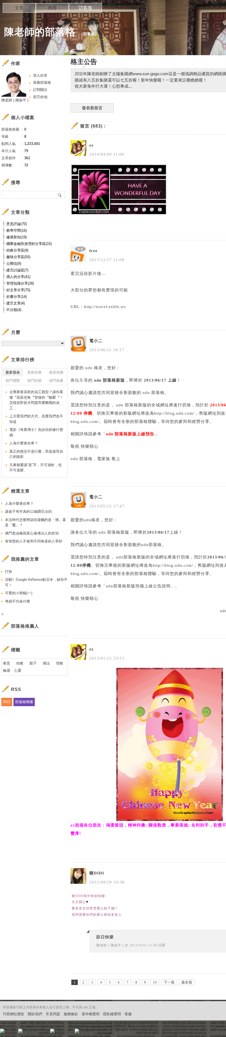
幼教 (19, 663)
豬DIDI (96, 873)
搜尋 (60, 195)
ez (91, 145)
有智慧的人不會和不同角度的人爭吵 (33, 541)
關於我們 (35, 1014)
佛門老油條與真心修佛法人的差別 (32, 533)
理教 (59, 663)
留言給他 (40, 97)
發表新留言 (92, 108)
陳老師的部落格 (40, 31)
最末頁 (186, 982)
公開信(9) (13, 263)
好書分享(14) (16, 297)
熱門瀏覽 (13, 381)
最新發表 (13, 372)
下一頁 (169, 982)
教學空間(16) (16, 230)
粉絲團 (11, 1033)
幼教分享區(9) (17, 250)
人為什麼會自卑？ (23, 443)
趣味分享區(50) (18, 257)
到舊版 (89, 34)
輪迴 (6, 670)
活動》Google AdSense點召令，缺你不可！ (36, 582)
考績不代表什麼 (17, 601)
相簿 (52, 8)
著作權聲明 (90, 1014)
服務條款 (71, 1014)
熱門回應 (34, 381)
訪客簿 (85, 8)
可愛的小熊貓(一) (18, 593)
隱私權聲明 (112, 1014)
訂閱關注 (40, 90)
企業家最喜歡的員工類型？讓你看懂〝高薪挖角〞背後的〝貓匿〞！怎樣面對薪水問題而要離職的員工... (36, 400)
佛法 (46, 663)
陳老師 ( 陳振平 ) (110, 945)
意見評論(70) (16, 224)
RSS (6, 702)
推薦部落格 (42, 82)
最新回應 (34, 372)
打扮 (8, 571)
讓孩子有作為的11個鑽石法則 (28, 511)
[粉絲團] (2, 1031)
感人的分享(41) (18, 277)
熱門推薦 (56, 381)
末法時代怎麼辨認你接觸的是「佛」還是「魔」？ (35, 522)
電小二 (96, 341)
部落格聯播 (24, 702)
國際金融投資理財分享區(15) (29, 244)
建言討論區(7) (17, 270)
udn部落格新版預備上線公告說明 (138, 586)
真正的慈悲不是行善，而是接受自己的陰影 (36, 454)
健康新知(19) (16, 237)
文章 (19, 8)
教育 (6, 663)
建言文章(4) (15, 303)
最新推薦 (56, 372)
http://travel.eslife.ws (105, 306)
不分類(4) (13, 310)
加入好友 (40, 75)
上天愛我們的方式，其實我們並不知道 (36, 419)
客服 (128, 1014)
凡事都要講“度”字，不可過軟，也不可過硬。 (35, 467)
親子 (33, 663)
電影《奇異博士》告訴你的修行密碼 (36, 432)
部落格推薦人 (25, 626)
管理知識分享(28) (20, 283)
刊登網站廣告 (13, 1014)
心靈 (17, 670)
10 (155, 982)
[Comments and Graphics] (119, 214)
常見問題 (53, 1014)
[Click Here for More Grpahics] (169, 819)
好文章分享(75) (18, 290)
